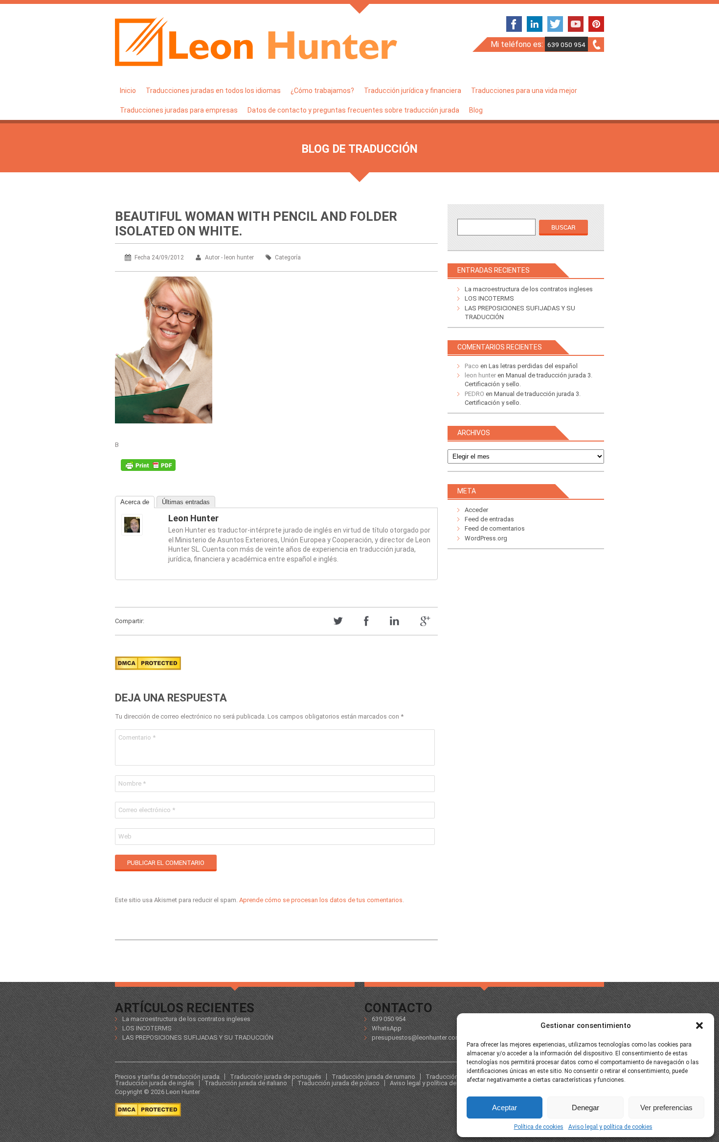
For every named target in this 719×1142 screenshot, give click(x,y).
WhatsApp (387, 1028)
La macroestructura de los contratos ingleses (529, 289)
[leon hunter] (140, 525)
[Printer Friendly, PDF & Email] (148, 467)
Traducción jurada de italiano (245, 1083)
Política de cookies (538, 1126)
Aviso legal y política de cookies (610, 1126)
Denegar (585, 1107)
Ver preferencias (666, 1107)
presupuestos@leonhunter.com (416, 1037)
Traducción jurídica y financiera (412, 90)
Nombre (132, 783)
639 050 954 (566, 44)
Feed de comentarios (495, 528)
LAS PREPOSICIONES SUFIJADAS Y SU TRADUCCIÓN (197, 1037)
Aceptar (504, 1107)
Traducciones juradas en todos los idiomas (213, 90)
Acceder (476, 509)
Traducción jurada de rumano (373, 1076)
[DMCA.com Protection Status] (148, 672)
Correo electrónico (146, 810)
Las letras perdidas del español (533, 366)
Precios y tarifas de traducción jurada (167, 1076)
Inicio (128, 90)
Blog (476, 110)
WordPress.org (486, 538)
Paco (472, 366)
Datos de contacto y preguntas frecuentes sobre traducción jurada (353, 110)
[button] (699, 1025)
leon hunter (193, 518)
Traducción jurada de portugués (275, 1076)
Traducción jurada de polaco (338, 1083)
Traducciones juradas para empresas (179, 110)
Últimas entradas (186, 502)
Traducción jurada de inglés (154, 1083)
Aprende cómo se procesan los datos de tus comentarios (321, 900)
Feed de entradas (489, 519)
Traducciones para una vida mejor (524, 90)
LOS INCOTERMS (489, 298)
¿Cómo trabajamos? (322, 90)
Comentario (137, 737)
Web (125, 836)
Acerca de (134, 502)
